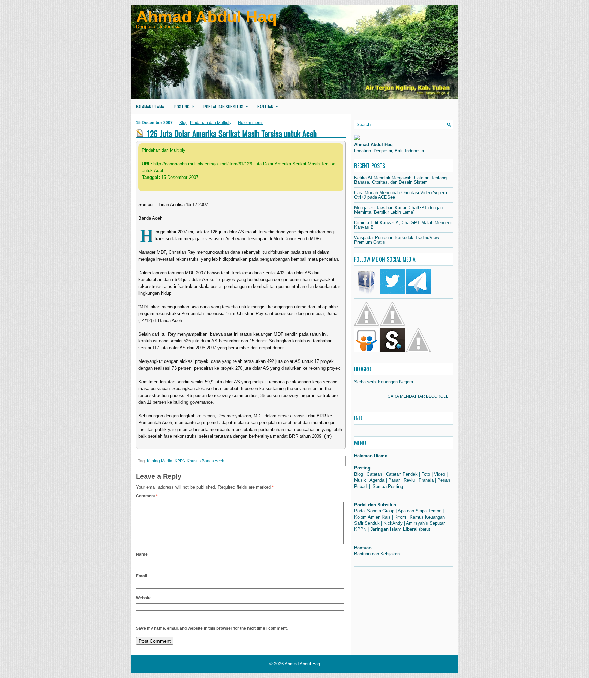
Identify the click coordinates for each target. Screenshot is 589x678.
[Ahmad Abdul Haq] (357, 138)
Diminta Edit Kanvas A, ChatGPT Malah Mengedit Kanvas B (403, 225)
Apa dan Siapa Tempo (419, 510)
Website (144, 598)
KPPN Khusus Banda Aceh (199, 461)
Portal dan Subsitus (225, 106)
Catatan (374, 474)
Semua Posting (388, 486)
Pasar (394, 480)
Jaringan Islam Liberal (394, 529)
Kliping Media (159, 461)
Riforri (400, 517)
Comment (147, 496)
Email (141, 576)
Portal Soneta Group (374, 510)
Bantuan (267, 106)
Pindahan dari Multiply (210, 122)
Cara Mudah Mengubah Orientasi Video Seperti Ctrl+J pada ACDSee (400, 195)
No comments (250, 122)
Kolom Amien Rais (372, 517)
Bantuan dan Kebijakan (377, 553)
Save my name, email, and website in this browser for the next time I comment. (212, 628)
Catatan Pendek (402, 474)
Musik (360, 480)
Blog (183, 122)
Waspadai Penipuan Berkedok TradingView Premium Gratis (396, 240)
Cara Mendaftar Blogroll (418, 396)
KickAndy (393, 523)
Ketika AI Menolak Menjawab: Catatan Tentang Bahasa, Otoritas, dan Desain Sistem (400, 180)
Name (142, 554)
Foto (425, 474)
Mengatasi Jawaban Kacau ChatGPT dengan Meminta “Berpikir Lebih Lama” (398, 210)
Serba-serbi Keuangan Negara (383, 381)
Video (439, 474)
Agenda (376, 480)
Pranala (426, 480)
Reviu (409, 480)
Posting (184, 106)
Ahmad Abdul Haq (206, 17)
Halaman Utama (150, 106)
